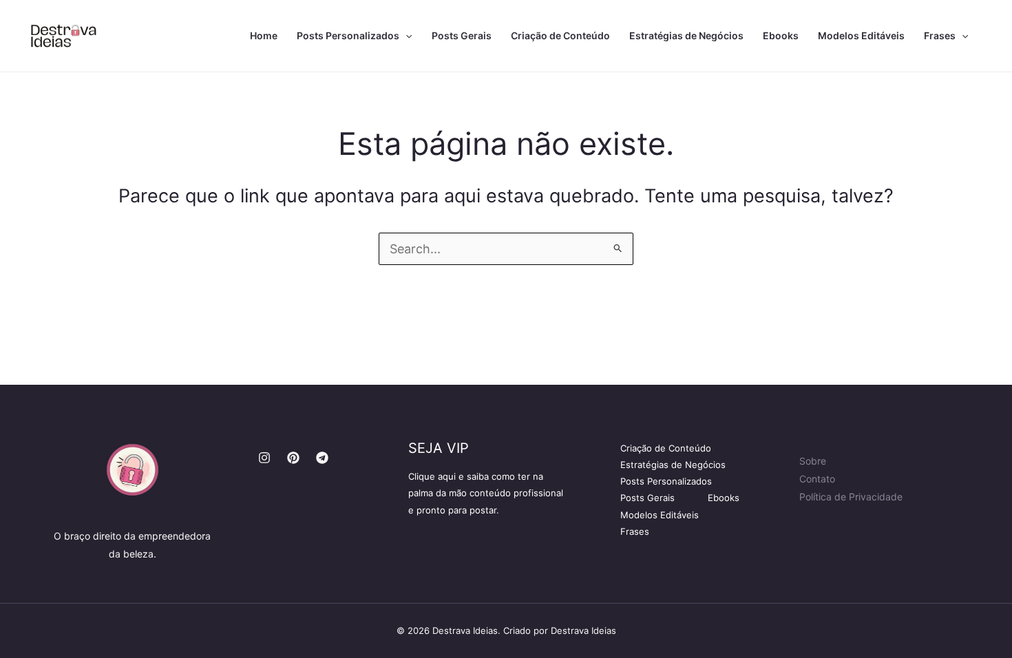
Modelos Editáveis (861, 35)
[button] (405, 36)
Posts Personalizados (348, 35)
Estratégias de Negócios (686, 35)
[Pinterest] (293, 458)
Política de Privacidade (851, 496)
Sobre (812, 461)
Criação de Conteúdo (560, 35)
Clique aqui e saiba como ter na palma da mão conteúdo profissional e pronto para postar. (485, 493)
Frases (940, 35)
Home (263, 35)
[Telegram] (322, 458)
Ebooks (781, 35)
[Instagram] (264, 458)
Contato (817, 479)
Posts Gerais (462, 35)
